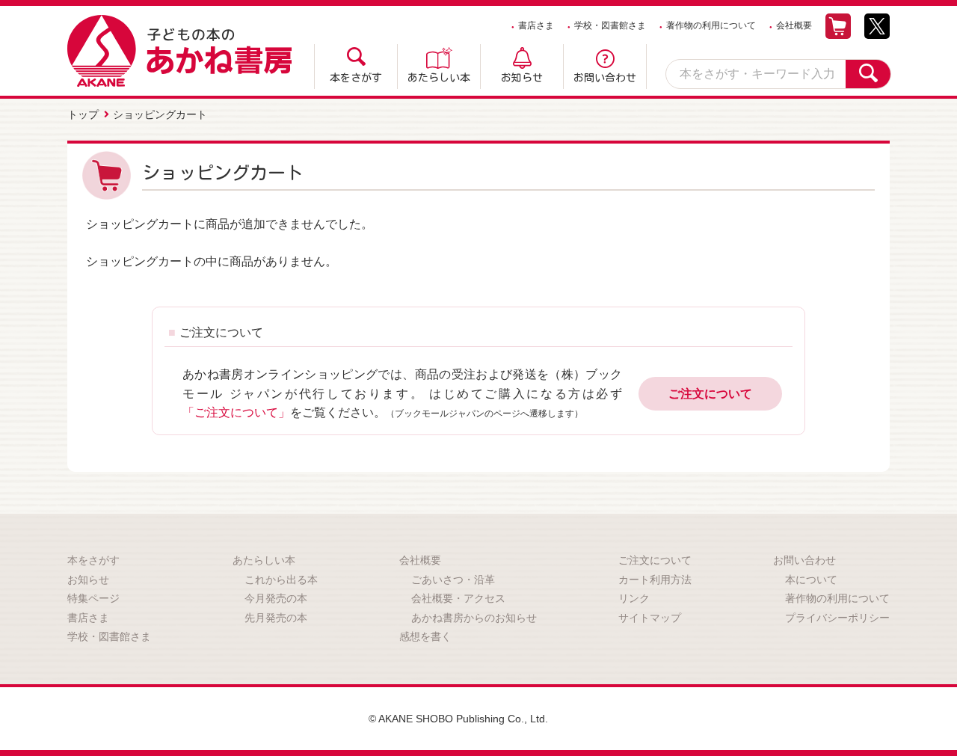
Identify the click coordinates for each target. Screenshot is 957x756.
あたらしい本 (438, 78)
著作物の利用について (711, 25)
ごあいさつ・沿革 (453, 580)
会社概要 (794, 25)
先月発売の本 (275, 618)
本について (811, 580)
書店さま (536, 25)
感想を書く (425, 636)
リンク (634, 598)
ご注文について (710, 393)
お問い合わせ (604, 78)
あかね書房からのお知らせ (474, 618)
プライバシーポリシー (837, 618)
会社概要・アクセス (458, 598)
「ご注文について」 (236, 412)
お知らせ (522, 78)
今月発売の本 (275, 598)
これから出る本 (281, 580)
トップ (83, 114)
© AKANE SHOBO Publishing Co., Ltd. (458, 719)
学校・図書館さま (610, 25)
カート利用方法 (655, 580)
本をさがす (356, 78)
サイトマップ (649, 618)
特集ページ (93, 598)
